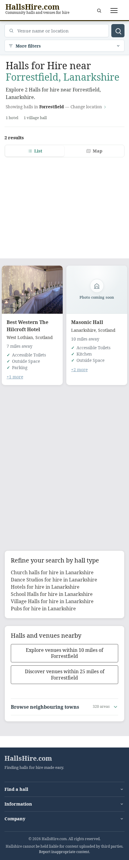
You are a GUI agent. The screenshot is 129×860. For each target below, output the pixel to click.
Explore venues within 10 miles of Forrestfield (64, 653)
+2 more (79, 369)
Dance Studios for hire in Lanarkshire (54, 579)
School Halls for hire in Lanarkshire (52, 594)
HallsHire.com (28, 758)
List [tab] (38, 151)
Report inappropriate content (64, 851)
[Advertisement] (64, 204)
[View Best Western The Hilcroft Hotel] (32, 290)
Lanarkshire (83, 330)
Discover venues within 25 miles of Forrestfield (64, 674)
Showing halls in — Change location (54, 106)
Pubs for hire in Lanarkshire (43, 608)
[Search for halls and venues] (117, 30)
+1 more (15, 377)
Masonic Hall (87, 322)
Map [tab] (97, 151)
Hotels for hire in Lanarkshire (45, 587)
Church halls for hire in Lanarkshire (52, 572)
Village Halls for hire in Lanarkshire (52, 601)
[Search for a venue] (99, 10)
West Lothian (20, 337)
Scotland (44, 337)
